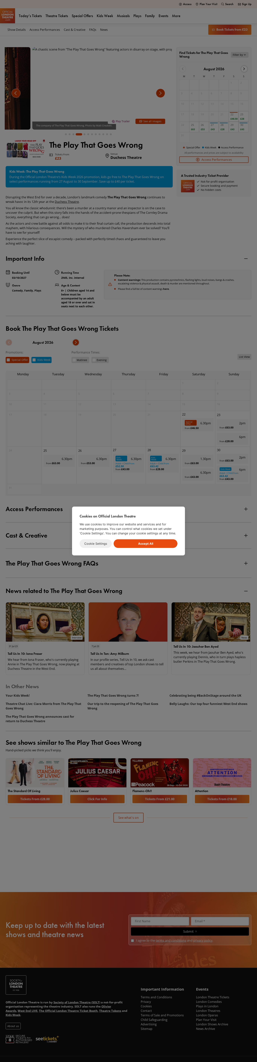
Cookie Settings (95, 543)
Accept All (145, 543)
